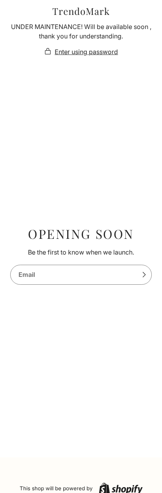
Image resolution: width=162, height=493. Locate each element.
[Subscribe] (144, 275)
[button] (81, 51)
